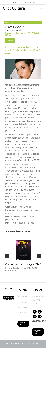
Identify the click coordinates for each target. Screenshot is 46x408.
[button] (41, 3)
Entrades (10, 41)
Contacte (23, 312)
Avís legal (9, 343)
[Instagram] (35, 316)
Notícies (23, 307)
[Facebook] (35, 312)
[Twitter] (40, 312)
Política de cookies (34, 343)
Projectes (23, 302)
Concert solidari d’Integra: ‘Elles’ (23, 264)
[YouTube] (40, 316)
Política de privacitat (19, 343)
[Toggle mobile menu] (42, 8)
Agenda (23, 296)
